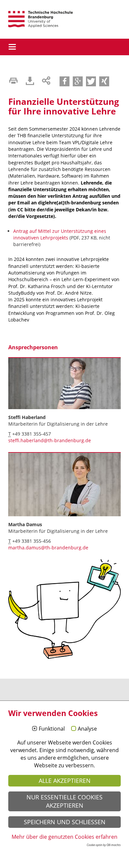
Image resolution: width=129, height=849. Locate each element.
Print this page (13, 81)
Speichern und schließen (65, 822)
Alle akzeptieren (65, 781)
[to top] (0, 698)
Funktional (52, 729)
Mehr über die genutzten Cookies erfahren (64, 836)
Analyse (87, 729)
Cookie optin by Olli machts (104, 845)
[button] (64, 81)
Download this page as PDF (30, 81)
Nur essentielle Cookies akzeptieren (64, 801)
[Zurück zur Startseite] (40, 19)
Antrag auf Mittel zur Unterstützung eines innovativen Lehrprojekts (59, 234)
